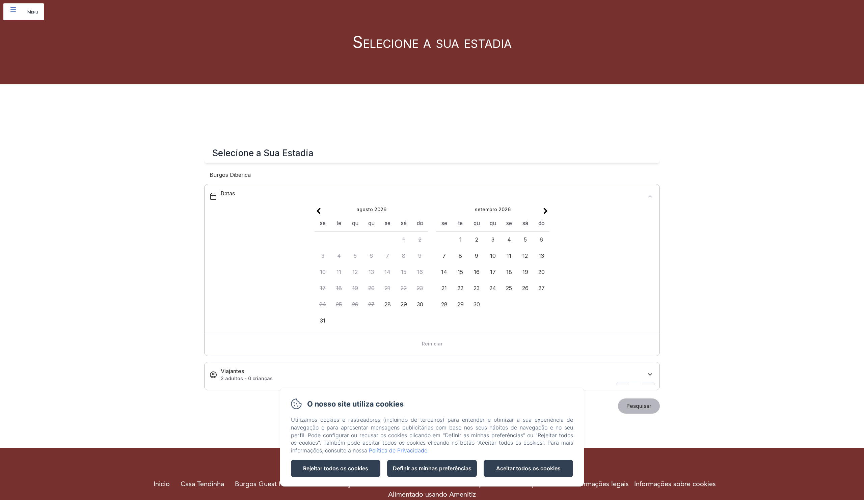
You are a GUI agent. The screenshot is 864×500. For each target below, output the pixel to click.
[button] (404, 239)
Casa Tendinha (202, 484)
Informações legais (600, 484)
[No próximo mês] (545, 211)
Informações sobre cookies (675, 484)
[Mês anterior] (319, 211)
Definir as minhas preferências (432, 468)
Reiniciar (432, 343)
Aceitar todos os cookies (528, 468)
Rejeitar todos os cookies (335, 468)
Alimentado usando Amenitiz (432, 495)
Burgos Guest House (266, 484)
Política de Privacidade (398, 450)
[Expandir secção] (650, 374)
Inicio (162, 484)
